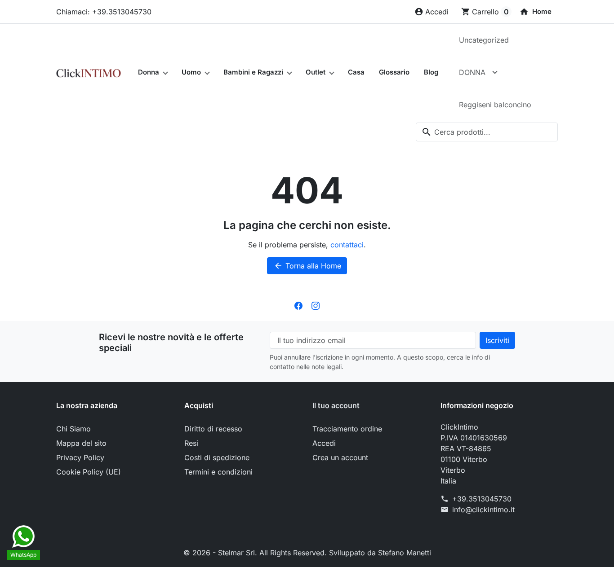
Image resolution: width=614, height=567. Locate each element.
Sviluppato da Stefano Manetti (380, 552)
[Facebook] (298, 305)
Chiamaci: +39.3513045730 (103, 11)
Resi (191, 443)
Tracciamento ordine (347, 428)
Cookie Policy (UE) (88, 471)
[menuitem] (535, 12)
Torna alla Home (307, 265)
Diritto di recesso (213, 428)
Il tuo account (336, 405)
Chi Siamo (73, 428)
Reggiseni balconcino (495, 104)
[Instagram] (315, 305)
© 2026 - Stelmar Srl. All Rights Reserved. (256, 552)
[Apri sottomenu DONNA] (495, 72)
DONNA (472, 72)
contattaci (347, 244)
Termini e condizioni (218, 471)
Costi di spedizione (216, 457)
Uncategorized (484, 39)
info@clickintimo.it (483, 509)
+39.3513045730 (482, 498)
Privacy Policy (80, 457)
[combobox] (487, 132)
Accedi (324, 443)
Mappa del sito (81, 443)
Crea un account (340, 457)
